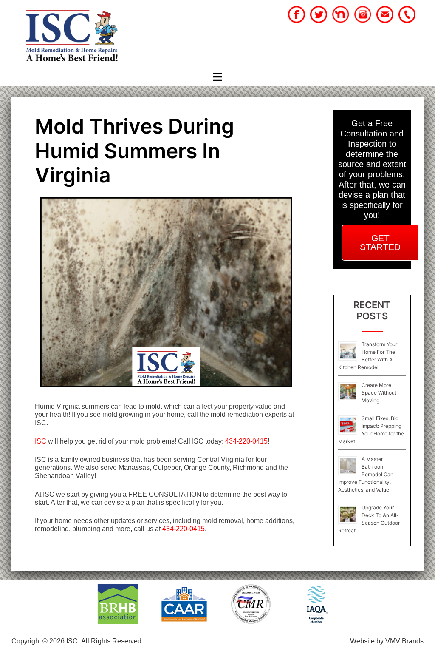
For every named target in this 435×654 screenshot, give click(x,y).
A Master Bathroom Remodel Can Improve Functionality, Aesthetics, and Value (365, 474)
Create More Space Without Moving (379, 393)
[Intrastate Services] (71, 36)
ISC (40, 441)
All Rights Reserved (111, 641)
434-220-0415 (246, 441)
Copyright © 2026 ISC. (45, 641)
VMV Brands (404, 641)
